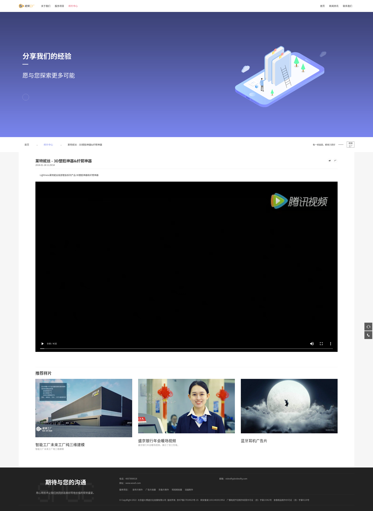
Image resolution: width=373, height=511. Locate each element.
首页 (322, 6)
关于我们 (45, 6)
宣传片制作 (137, 489)
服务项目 (59, 6)
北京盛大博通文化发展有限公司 (152, 499)
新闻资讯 (333, 6)
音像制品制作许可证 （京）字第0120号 (291, 499)
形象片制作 (164, 489)
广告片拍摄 (151, 489)
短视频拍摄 (177, 489)
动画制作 (189, 489)
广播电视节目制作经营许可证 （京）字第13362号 (249, 499)
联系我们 (347, 6)
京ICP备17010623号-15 (187, 499)
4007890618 (131, 478)
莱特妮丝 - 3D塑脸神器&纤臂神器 (85, 144)
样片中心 (73, 6)
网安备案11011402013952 (212, 499)
